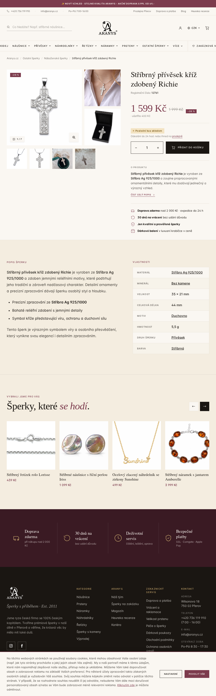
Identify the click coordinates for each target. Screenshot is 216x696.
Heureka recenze (200, 11)
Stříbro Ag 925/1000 (187, 272)
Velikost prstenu (157, 619)
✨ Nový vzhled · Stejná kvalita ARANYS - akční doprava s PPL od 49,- (108, 3)
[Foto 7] (85, 159)
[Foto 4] (17, 159)
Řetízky (88, 45)
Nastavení (171, 674)
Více (176, 45)
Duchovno (179, 316)
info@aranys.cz (49, 11)
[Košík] (207, 28)
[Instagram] (11, 646)
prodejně (177, 136)
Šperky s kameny (89, 631)
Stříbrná (177, 348)
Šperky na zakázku (125, 604)
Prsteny (128, 45)
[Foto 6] (62, 159)
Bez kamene (180, 283)
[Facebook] (22, 646)
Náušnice (19, 45)
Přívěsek (178, 337)
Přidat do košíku (191, 147)
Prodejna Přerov (142, 11)
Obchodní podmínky (160, 639)
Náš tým (117, 597)
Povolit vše (197, 674)
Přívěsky (41, 45)
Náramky (108, 45)
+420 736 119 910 (20, 11)
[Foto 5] (40, 159)
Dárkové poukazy (158, 633)
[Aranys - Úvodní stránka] (107, 28)
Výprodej (83, 638)
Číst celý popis (141, 194)
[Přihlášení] (180, 28)
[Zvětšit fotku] (73, 137)
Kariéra (116, 625)
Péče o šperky (156, 626)
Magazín (117, 611)
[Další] (204, 406)
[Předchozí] (193, 406)
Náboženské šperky (56, 58)
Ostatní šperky (154, 45)
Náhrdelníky (65, 45)
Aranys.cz (13, 58)
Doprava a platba (166, 11)
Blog (183, 11)
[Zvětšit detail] (102, 87)
